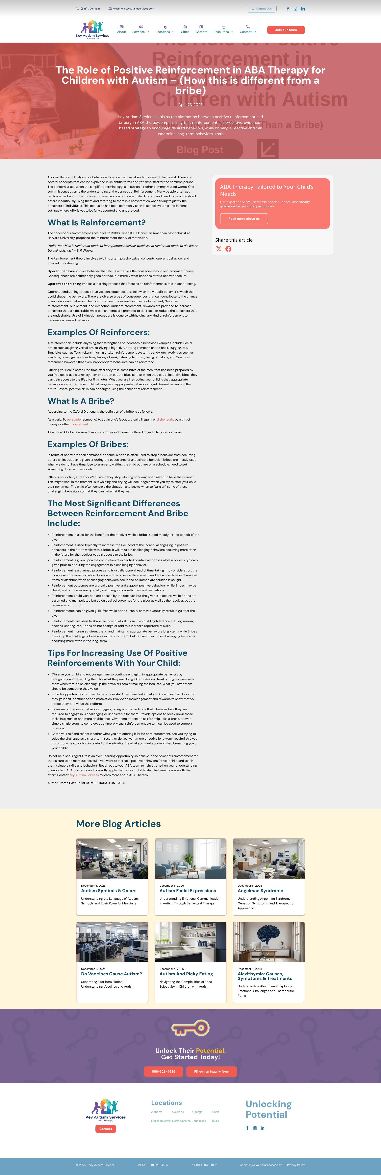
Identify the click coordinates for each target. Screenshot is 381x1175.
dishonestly (165, 419)
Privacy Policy (296, 1165)
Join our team (286, 30)
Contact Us (248, 32)
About (121, 32)
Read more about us (244, 218)
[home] (92, 29)
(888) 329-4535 (91, 8)
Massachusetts (161, 1121)
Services (138, 32)
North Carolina (181, 1121)
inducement (79, 424)
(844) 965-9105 (206, 1165)
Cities (185, 32)
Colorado (178, 1112)
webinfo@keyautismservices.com (133, 8)
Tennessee (199, 1121)
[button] (141, 32)
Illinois (215, 1112)
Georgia (197, 1112)
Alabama (157, 1112)
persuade (74, 419)
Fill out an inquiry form (211, 1071)
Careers (201, 32)
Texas (215, 1121)
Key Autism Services (84, 775)
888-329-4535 (163, 1071)
